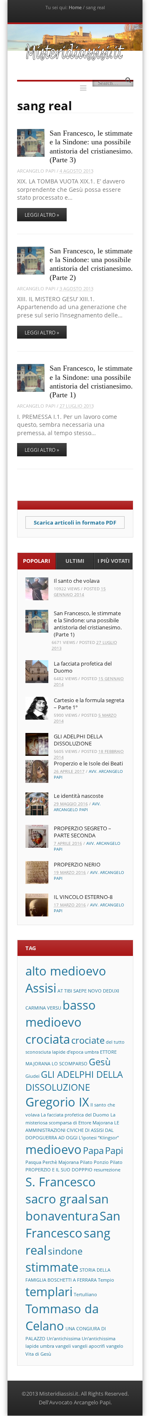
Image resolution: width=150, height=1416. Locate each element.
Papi (114, 1150)
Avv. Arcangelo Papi (77, 806)
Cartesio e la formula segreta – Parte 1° (89, 703)
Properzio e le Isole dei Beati (88, 763)
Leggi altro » (42, 214)
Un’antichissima (63, 1339)
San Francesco (72, 1224)
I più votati (114, 560)
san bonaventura (67, 1207)
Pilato (86, 1162)
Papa (93, 1150)
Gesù (100, 1062)
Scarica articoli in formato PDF (75, 522)
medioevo (53, 1149)
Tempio (106, 1280)
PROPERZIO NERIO (77, 864)
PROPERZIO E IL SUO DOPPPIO (58, 1170)
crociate (88, 1040)
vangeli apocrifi (88, 1346)
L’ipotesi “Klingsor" (99, 1138)
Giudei (32, 1076)
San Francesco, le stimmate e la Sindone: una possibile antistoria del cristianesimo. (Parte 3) (91, 146)
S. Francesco (60, 1181)
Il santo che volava (77, 580)
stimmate (51, 1267)
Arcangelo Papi (36, 171)
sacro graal (56, 1199)
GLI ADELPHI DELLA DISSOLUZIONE (78, 740)
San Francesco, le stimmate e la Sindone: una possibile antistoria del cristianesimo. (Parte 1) (91, 381)
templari (48, 1291)
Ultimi (74, 560)
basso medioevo (60, 1013)
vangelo (114, 1346)
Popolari (36, 560)
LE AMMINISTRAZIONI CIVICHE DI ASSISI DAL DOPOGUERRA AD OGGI (72, 1130)
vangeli (63, 1346)
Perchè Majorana (60, 1162)
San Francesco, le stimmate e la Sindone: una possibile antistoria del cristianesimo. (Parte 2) (91, 264)
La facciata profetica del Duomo (83, 667)
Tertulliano (85, 1294)
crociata (47, 1039)
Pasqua (33, 1162)
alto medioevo (65, 971)
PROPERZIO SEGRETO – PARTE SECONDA (82, 831)
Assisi (40, 988)
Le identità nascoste (78, 796)
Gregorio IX (57, 1102)
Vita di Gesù (38, 1354)
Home (75, 7)
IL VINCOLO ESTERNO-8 (83, 897)
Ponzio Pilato (108, 1162)
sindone (65, 1251)
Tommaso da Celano (62, 1317)
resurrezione (107, 1170)
